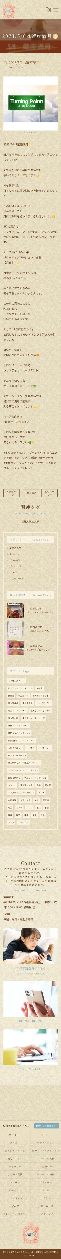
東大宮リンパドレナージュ (20, 688)
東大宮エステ (26, 785)
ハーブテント (44, 748)
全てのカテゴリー (18, 548)
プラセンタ (23, 822)
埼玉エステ (23, 695)
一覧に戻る (30, 493)
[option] (30, 103)
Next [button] (54, 104)
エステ (19, 807)
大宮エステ (25, 800)
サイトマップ (45, 1214)
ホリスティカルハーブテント (21, 792)
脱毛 (43, 815)
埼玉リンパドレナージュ (35, 777)
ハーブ (29, 807)
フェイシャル (16, 578)
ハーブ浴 (30, 748)
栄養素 (39, 688)
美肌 (37, 800)
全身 (35, 815)
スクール (14, 554)
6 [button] (36, 132)
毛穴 (38, 807)
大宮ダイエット (15, 748)
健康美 (11, 695)
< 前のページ (11, 493)
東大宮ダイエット (41, 695)
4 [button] (31, 132)
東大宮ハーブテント (17, 755)
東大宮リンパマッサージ (33, 718)
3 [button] (29, 132)
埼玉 (10, 807)
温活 (39, 785)
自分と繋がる (14, 777)
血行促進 (12, 800)
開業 (26, 815)
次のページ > (49, 493)
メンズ (11, 822)
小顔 (47, 807)
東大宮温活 (27, 703)
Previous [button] (6, 104)
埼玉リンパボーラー (17, 710)
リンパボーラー (44, 703)
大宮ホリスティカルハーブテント (23, 770)
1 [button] (25, 132)
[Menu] (56, 9)
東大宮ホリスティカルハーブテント (24, 762)
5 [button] (33, 132)
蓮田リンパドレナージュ (19, 733)
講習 (18, 815)
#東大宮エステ (30, 521)
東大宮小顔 (13, 718)
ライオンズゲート (16, 680)
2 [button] (27, 132)
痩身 (10, 815)
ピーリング (15, 566)
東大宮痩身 (13, 703)
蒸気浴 (46, 800)
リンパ (12, 572)
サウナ (41, 792)
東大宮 (48, 785)
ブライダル (15, 560)
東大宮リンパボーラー (40, 710)
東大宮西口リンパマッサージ (21, 740)
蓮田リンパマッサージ (18, 725)
